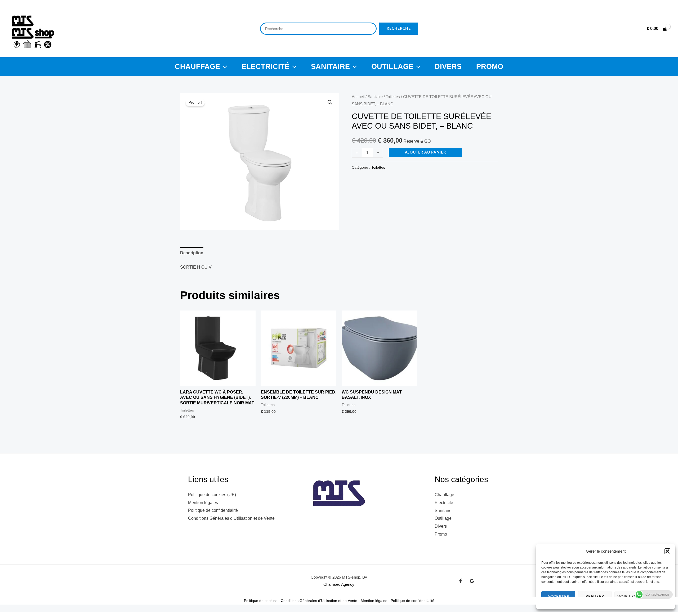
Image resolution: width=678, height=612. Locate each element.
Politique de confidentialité (213, 510)
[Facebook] (460, 581)
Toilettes (393, 97)
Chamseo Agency (338, 584)
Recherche (399, 28)
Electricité (265, 66)
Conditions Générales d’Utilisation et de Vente (231, 518)
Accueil (358, 97)
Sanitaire (330, 66)
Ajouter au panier (425, 152)
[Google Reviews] (472, 581)
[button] (667, 551)
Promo (489, 66)
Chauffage (197, 66)
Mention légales (203, 502)
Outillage (392, 66)
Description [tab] (191, 253)
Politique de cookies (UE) (212, 494)
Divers (448, 66)
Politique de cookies (260, 600)
